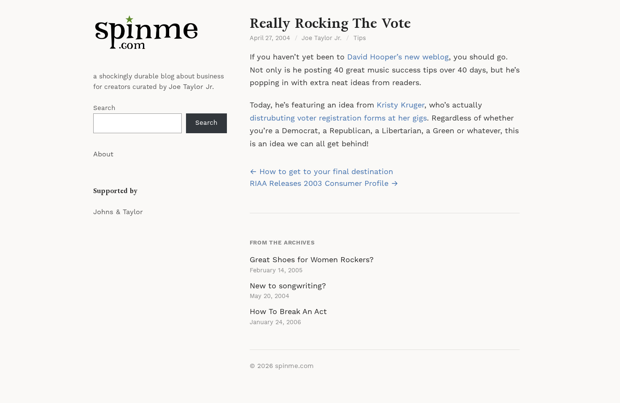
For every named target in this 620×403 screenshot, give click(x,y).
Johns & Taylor (118, 212)
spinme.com (294, 366)
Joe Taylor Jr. (191, 87)
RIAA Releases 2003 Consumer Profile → (324, 183)
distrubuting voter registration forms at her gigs (338, 118)
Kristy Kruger (400, 105)
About (103, 154)
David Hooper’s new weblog (398, 57)
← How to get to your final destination (321, 172)
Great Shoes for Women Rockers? (312, 260)
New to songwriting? (288, 286)
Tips (359, 38)
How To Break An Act (288, 312)
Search (104, 108)
